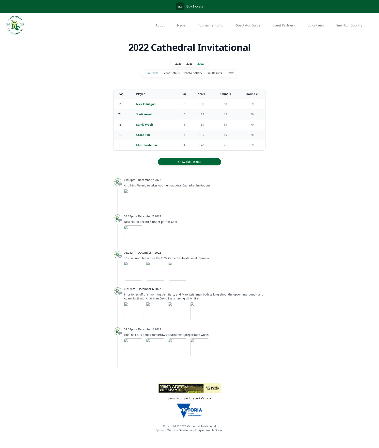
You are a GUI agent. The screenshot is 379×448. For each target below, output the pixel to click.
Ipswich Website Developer (174, 430)
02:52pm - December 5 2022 (142, 329)
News (181, 25)
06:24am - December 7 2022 (142, 252)
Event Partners (284, 25)
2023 (189, 63)
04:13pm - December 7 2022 (142, 180)
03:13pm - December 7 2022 (142, 216)
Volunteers (316, 25)
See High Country (349, 25)
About (160, 25)
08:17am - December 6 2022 (142, 289)
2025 (178, 63)
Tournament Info (210, 25)
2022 (200, 63)
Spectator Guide (248, 25)
